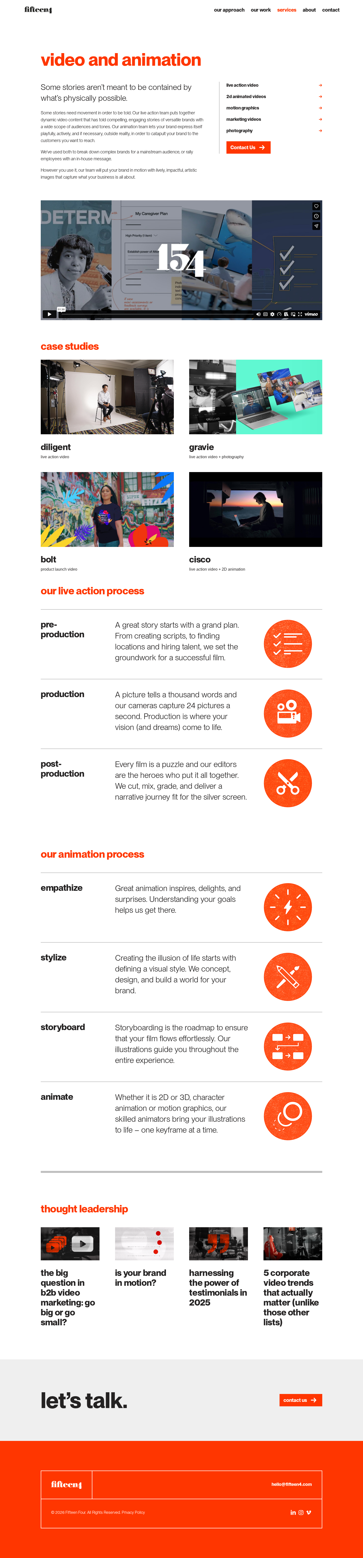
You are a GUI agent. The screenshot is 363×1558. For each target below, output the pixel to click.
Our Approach (229, 10)
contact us (295, 1400)
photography (239, 130)
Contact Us (242, 147)
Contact (331, 10)
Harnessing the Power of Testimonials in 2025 (218, 1287)
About (309, 10)
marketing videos (243, 119)
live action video (242, 85)
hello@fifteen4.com (292, 1484)
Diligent (56, 447)
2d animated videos (246, 96)
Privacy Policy (133, 1512)
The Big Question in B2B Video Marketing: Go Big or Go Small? (68, 1297)
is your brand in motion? (140, 1277)
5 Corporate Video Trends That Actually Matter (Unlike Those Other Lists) (291, 1297)
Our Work (261, 10)
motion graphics (242, 107)
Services (286, 10)
